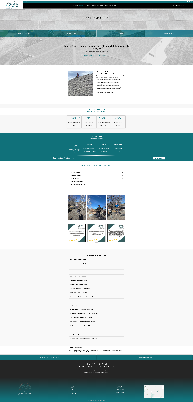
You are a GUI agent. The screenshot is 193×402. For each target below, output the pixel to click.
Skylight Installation (120, 390)
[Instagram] (190, 2)
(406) (109, 92)
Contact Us (114, 5)
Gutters (120, 393)
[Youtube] (192, 2)
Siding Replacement (120, 389)
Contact (72, 390)
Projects (94, 5)
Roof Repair (120, 386)
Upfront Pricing (72, 33)
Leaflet (154, 397)
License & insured (24, 33)
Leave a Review (108, 5)
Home (73, 5)
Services (81, 5)
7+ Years (120, 33)
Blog (98, 5)
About (76, 5)
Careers (102, 5)
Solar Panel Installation (120, 392)
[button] (68, 233)
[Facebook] (188, 2)
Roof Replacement (120, 387)
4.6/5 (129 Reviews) (168, 33)
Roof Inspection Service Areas (76, 347)
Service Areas (87, 5)
